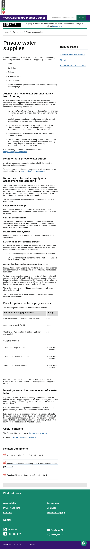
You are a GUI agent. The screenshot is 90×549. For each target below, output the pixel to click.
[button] (84, 543)
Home (6, 32)
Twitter (11, 529)
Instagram (56, 534)
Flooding (64, 60)
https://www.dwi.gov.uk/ (38, 433)
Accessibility (9, 503)
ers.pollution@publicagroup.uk (15, 152)
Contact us (52, 508)
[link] (45, 516)
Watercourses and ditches (72, 55)
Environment (17, 32)
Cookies (7, 512)
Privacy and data (11, 508)
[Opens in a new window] (2, 12)
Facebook (13, 534)
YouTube (56, 530)
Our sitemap (53, 503)
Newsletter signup (56, 512)
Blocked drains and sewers (73, 65)
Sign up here (57, 26)
